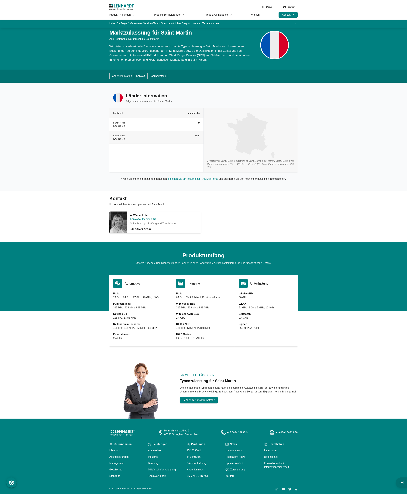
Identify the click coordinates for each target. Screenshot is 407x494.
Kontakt (140, 76)
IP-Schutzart (193, 456)
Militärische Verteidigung (162, 469)
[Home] (121, 7)
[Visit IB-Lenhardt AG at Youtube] (283, 489)
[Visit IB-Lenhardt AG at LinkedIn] (277, 489)
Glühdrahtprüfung (196, 463)
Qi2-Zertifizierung (235, 469)
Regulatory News (235, 456)
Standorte (114, 476)
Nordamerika (135, 39)
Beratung (153, 463)
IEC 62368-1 (194, 450)
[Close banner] (295, 23)
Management (116, 463)
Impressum (270, 450)
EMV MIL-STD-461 (197, 476)
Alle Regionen (117, 39)
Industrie (153, 456)
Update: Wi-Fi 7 (234, 463)
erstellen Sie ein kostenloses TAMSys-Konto (193, 178)
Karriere (230, 476)
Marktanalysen (233, 450)
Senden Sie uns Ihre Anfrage (199, 400)
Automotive (154, 450)
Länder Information (121, 76)
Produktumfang (157, 76)
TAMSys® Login (157, 476)
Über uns (114, 450)
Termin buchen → (212, 23)
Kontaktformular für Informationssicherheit (276, 465)
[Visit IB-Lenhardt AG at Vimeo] (289, 489)
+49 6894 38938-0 (140, 229)
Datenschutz (271, 456)
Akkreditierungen (119, 456)
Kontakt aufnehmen (141, 219)
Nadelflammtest (195, 469)
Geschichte (115, 469)
